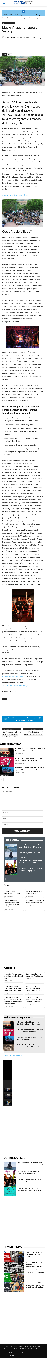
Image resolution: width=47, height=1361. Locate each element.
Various (12, 23)
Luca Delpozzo (11, 37)
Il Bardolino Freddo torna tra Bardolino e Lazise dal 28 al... (28, 1023)
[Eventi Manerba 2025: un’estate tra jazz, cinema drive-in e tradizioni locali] (14, 1287)
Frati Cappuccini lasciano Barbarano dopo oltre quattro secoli (11, 903)
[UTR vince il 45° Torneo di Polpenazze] (14, 1277)
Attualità (9, 967)
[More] (24, 48)
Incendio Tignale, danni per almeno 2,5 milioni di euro (13, 976)
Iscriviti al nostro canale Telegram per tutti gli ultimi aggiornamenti (24, 719)
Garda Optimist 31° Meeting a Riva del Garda (33, 733)
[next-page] (4, 779)
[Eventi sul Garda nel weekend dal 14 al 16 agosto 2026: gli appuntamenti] (7, 771)
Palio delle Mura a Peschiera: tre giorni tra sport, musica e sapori (13, 988)
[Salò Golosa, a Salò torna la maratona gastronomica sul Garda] (10, 1191)
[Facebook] (4, 48)
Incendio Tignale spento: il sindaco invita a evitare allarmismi (34, 999)
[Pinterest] (14, 48)
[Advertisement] (23, 941)
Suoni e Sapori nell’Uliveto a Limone (12, 892)
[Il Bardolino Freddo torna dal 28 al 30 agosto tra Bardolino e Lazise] (7, 762)
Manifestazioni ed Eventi (14, 18)
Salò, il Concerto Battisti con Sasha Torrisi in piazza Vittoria (34, 988)
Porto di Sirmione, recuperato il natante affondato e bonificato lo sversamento (13, 1000)
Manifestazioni (5, 756)
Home (4, 18)
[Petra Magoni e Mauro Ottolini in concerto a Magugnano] (11, 871)
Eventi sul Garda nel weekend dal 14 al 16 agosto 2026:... (29, 1038)
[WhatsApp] (19, 48)
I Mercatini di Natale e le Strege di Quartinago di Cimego (34, 1254)
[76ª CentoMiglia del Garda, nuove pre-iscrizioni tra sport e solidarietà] (11, 856)
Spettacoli (27, 18)
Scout (9, 54)
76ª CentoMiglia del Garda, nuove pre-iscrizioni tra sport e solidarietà (30, 855)
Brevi (7, 885)
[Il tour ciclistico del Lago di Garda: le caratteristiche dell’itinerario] (11, 848)
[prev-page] (1, 779)
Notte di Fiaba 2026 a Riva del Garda (34, 892)
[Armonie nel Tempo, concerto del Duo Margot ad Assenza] (11, 863)
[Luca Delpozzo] (3, 37)
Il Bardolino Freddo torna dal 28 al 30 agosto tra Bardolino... (30, 1031)
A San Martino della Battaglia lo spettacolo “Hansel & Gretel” (29, 1046)
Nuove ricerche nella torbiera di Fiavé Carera (34, 975)
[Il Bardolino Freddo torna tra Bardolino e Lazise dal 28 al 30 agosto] (7, 752)
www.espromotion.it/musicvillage (15, 195)
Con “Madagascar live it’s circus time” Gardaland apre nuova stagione (11, 734)
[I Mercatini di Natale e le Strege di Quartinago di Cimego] (14, 1256)
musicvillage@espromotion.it (13, 677)
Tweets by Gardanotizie (13, 1055)
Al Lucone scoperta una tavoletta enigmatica (35, 901)
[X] (9, 48)
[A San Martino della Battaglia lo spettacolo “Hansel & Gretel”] (8, 1047)
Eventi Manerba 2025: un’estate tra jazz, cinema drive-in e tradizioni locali (35, 1285)
